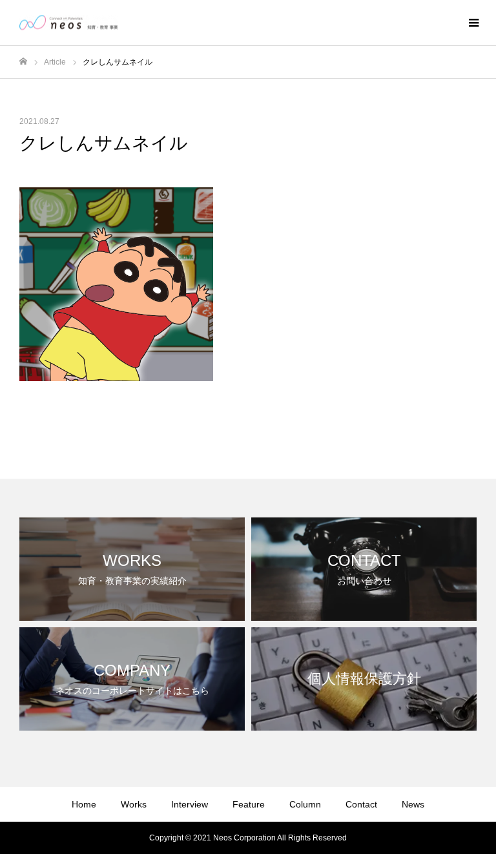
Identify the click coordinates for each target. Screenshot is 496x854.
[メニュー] (473, 22)
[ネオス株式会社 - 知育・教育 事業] (68, 23)
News (413, 804)
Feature (248, 804)
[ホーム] (23, 61)
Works (134, 804)
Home (84, 804)
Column (305, 804)
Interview (189, 804)
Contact (361, 804)
